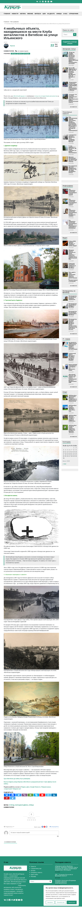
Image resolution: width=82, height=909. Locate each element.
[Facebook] (12, 795)
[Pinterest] (7, 798)
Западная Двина (21, 805)
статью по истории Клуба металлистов (45, 96)
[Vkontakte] (7, 795)
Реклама (33, 876)
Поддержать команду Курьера (70, 42)
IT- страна (66, 339)
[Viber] (24, 795)
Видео (65, 238)
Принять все (71, 902)
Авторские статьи (69, 49)
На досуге (51, 13)
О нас (65, 13)
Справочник (73, 13)
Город (12, 805)
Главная (7, 13)
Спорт (65, 392)
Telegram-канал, (46, 787)
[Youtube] (42, 795)
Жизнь (20, 53)
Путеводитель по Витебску (69, 291)
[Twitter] (12, 798)
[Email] (30, 795)
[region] (61, 895)
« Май (64, 464)
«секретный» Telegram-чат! (12, 789)
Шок (44, 13)
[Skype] (36, 795)
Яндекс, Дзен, (25, 787)
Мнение (30, 13)
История (26, 53)
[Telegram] (18, 795)
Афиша (59, 13)
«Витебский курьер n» (19, 96)
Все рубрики (15, 21)
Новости (15, 13)
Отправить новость (36, 872)
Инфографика (68, 186)
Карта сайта (34, 874)
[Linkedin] (54, 795)
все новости (73, 106)
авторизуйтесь (55, 826)
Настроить (50, 902)
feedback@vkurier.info (10, 885)
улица (31, 805)
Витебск (38, 13)
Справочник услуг (36, 868)
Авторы (23, 13)
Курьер (12, 45)
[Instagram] (48, 795)
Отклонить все (60, 902)
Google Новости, (35, 787)
